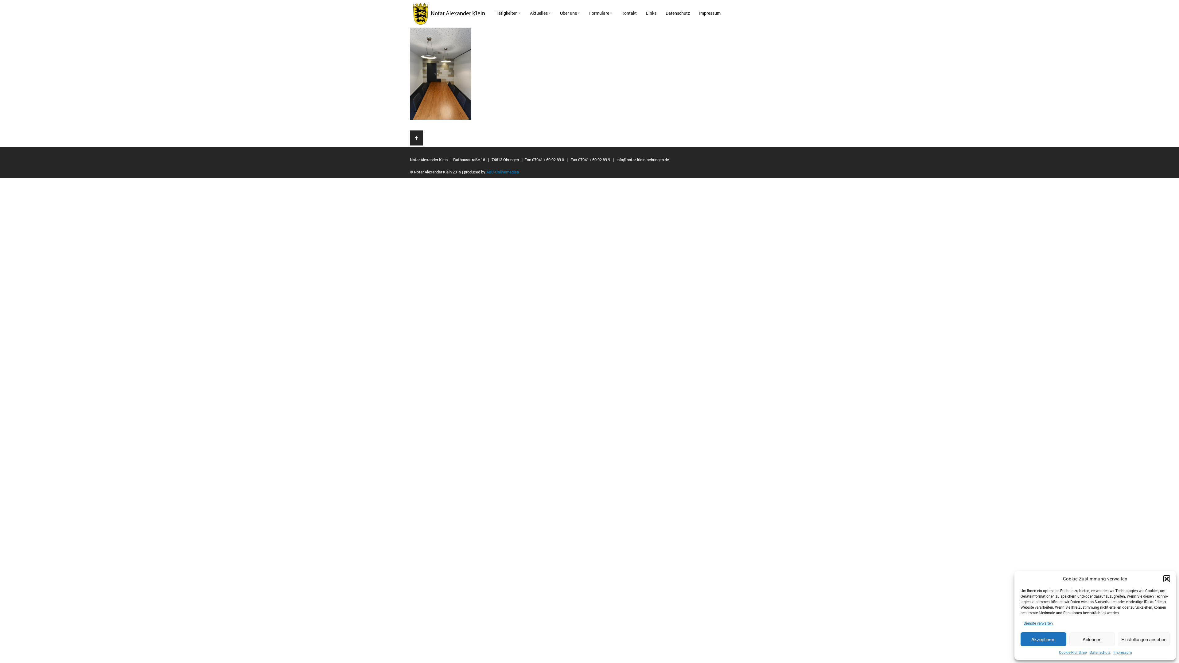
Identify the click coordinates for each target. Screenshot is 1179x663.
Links (651, 13)
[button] (1167, 579)
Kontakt (629, 13)
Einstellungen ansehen (1143, 639)
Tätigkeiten (507, 13)
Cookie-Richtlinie (1073, 652)
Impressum (1123, 652)
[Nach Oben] (416, 137)
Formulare (599, 13)
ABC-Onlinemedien (502, 171)
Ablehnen (1092, 639)
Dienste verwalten (1038, 623)
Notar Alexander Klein (456, 13)
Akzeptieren (1043, 639)
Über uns (568, 13)
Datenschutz (1100, 652)
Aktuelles (539, 13)
